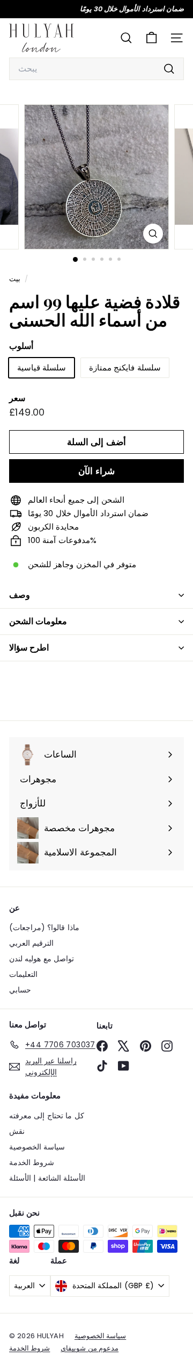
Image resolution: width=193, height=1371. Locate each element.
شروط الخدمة (31, 1162)
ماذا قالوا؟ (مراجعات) (44, 927)
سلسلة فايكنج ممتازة (125, 367)
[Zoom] (153, 234)
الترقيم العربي (31, 943)
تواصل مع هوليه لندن (41, 958)
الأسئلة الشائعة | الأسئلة (47, 1178)
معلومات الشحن (38, 621)
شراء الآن (96, 471)
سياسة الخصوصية (37, 1146)
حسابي (20, 989)
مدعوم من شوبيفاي (89, 1348)
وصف (19, 595)
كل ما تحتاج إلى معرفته (46, 1115)
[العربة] (151, 38)
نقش (17, 1131)
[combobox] (96, 69)
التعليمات (23, 974)
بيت (15, 278)
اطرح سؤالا (29, 647)
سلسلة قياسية (41, 367)
